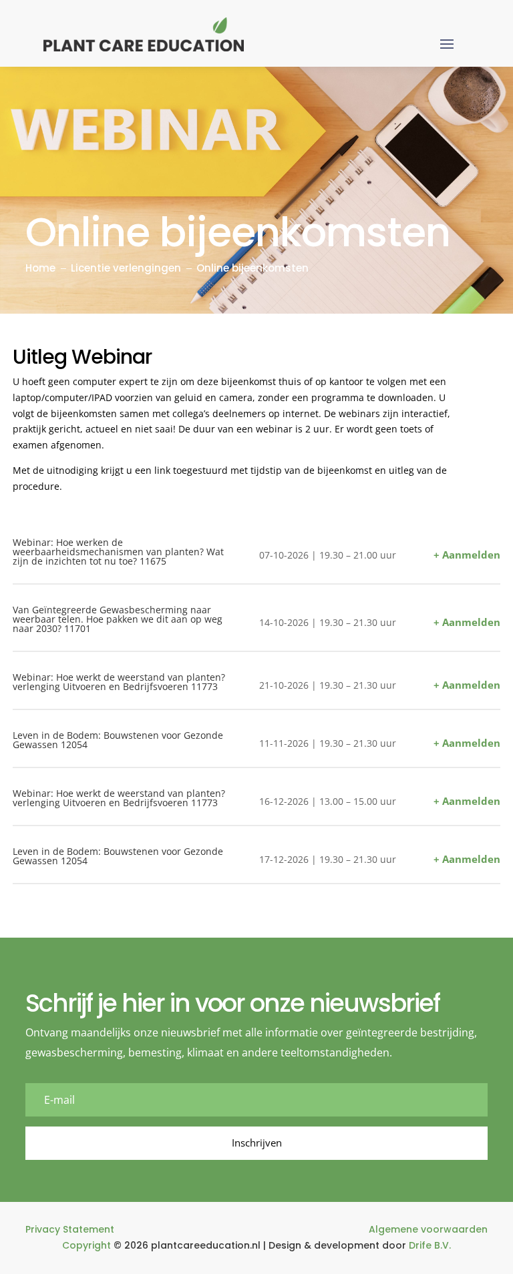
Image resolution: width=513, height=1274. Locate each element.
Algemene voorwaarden (428, 1229)
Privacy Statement (69, 1229)
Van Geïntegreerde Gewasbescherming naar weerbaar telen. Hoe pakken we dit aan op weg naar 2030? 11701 (117, 619)
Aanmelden (471, 554)
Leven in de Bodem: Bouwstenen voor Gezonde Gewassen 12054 (118, 740)
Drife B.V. (430, 1245)
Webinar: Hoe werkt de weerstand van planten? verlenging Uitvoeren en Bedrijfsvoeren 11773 (119, 682)
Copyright (86, 1245)
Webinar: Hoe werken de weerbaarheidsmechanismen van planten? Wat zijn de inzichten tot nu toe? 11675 (118, 551)
